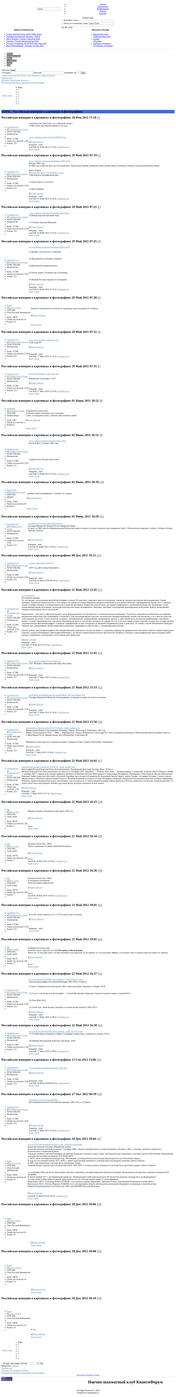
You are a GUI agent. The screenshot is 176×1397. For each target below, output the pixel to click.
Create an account (47, 75)
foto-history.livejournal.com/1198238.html (45, 523)
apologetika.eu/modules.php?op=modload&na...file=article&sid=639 (57, 695)
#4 (99, 241)
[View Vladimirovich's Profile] (17, 129)
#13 (100, 589)
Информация (102, 9)
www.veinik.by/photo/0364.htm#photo (45, 661)
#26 (99, 1094)
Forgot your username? (30, 75)
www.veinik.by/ (28, 595)
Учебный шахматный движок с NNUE (23, 36)
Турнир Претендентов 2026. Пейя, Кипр (24, 34)
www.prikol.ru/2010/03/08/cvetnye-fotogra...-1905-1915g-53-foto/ (56, 979)
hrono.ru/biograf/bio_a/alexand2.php (44, 374)
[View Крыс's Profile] (14, 308)
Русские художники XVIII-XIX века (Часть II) (26, 43)
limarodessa (11, 490)
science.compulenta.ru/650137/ (41, 563)
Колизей (102, 13)
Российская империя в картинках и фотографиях (22, 83)
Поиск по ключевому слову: (76, 23)
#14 (100, 653)
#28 (99, 1204)
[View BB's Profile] (13, 812)
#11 (101, 516)
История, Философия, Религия (14, 80)
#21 (100, 905)
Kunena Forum (93, 1375)
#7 (99, 366)
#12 (99, 555)
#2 (99, 155)
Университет (7, 78)
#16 (100, 721)
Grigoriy (15, 1366)
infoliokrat (11, 408)
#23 (100, 973)
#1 (98, 117)
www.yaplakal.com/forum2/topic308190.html (47, 137)
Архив (103, 4)
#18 (100, 801)
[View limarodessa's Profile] (16, 492)
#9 (101, 435)
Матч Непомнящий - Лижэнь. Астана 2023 (25, 46)
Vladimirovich (13, 127)
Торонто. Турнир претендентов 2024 (22, 41)
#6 (99, 332)
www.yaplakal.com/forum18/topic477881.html (48, 1068)
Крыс (9, 305)
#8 (101, 400)
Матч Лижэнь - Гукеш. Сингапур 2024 (23, 39)
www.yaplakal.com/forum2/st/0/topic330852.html (49, 213)
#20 (100, 870)
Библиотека (103, 6)
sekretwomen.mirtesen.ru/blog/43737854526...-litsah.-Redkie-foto (52, 728)
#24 (100, 1025)
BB (8, 810)
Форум (103, 11)
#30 (99, 1298)
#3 (99, 207)
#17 (100, 760)
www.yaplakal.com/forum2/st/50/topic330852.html (49, 161)
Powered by (81, 1375)
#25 (99, 1059)
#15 (100, 687)
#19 (100, 836)
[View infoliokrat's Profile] (15, 411)
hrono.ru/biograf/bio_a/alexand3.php (44, 340)
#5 (99, 297)
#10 (101, 482)
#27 (99, 1138)
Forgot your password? (11, 75)
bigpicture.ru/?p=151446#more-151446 (48, 173)
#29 (99, 1251)
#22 (100, 939)
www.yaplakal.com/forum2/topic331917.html (47, 441)
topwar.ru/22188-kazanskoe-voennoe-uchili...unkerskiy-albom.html (55, 1144)
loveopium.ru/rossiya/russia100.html (43, 1100)
